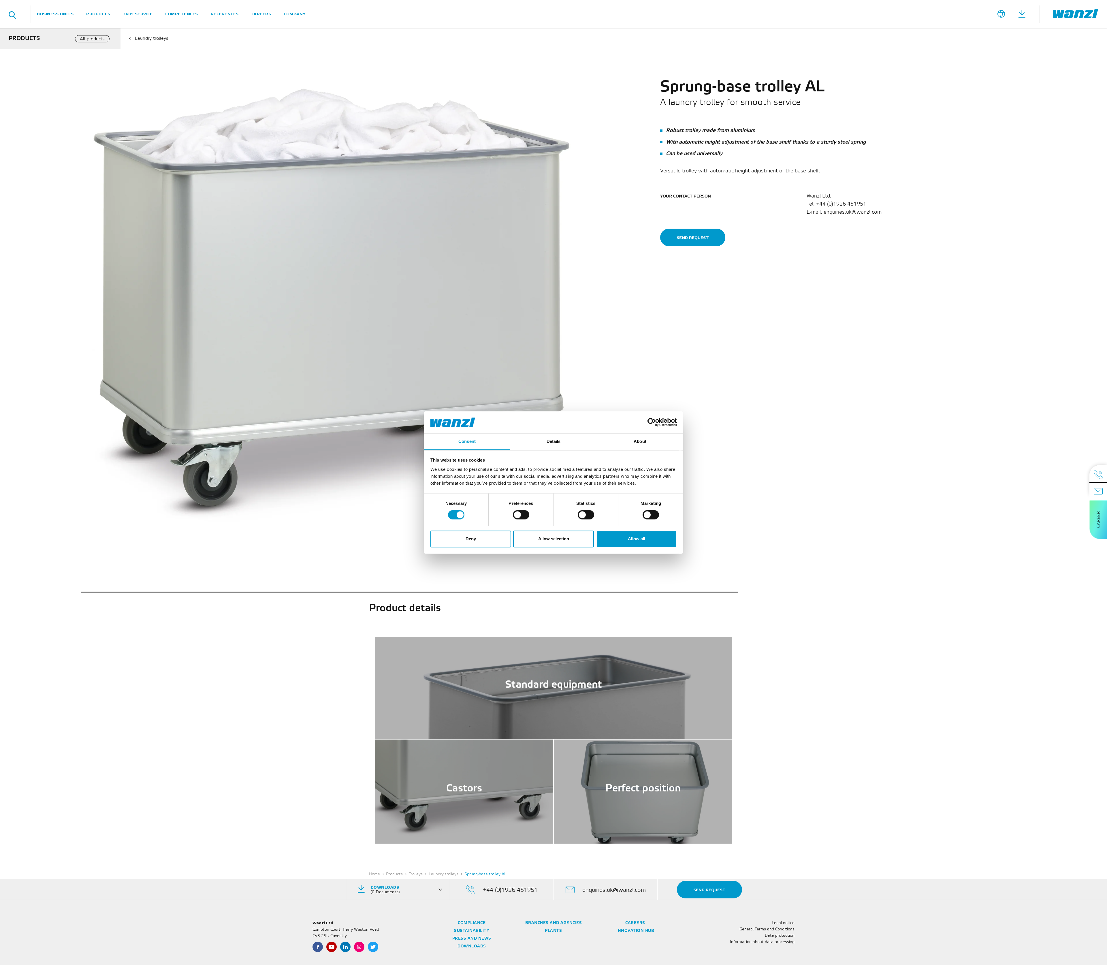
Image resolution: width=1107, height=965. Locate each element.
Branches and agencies (553, 923)
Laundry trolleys (151, 38)
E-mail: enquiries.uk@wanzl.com (844, 212)
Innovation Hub (635, 931)
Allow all (636, 538)
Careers (261, 14)
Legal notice (783, 923)
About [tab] (640, 441)
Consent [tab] (467, 441)
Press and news (471, 938)
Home (374, 874)
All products (92, 39)
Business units (55, 14)
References (225, 14)
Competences (181, 14)
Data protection (780, 936)
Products (98, 14)
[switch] (521, 514)
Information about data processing (762, 942)
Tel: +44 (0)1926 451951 (836, 204)
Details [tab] (554, 441)
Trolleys (416, 874)
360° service (138, 14)
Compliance (471, 923)
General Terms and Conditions (767, 929)
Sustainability (471, 931)
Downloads (472, 946)
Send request (693, 237)
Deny (471, 538)
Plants (553, 931)
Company (295, 14)
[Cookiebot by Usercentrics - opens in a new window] (651, 422)
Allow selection (553, 538)
